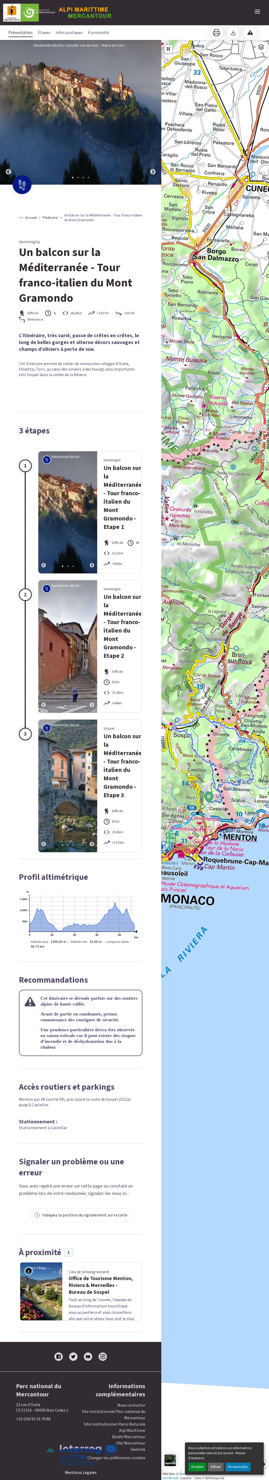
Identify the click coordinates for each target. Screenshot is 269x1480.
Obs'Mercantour (130, 1464)
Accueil (31, 217)
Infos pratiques (69, 33)
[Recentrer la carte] (168, 49)
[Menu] (257, 11)
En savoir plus (238, 1466)
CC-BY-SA (170, 1478)
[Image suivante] (152, 112)
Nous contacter (131, 1426)
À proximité (98, 33)
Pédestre (50, 217)
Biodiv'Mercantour (128, 1457)
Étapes (44, 33)
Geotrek (138, 1470)
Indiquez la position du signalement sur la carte (84, 1215)
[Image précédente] (8, 112)
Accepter (197, 1466)
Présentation (20, 33)
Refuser (216, 1466)
